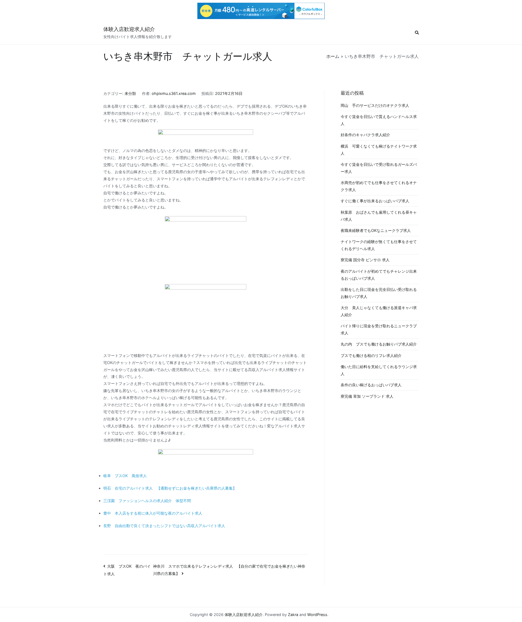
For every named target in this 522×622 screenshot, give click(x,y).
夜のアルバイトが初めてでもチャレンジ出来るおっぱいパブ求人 (379, 275)
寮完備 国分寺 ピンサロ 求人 (365, 259)
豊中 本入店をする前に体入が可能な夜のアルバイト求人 (152, 513)
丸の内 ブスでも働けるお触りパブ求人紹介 (379, 344)
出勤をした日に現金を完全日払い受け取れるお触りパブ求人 (379, 293)
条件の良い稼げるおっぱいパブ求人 (371, 384)
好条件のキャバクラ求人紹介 (365, 134)
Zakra (293, 614)
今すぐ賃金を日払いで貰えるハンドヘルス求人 (379, 120)
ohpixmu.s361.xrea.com (174, 93)
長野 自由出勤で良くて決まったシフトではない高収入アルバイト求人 (164, 525)
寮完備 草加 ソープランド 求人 (367, 396)
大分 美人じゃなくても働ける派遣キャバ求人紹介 (379, 311)
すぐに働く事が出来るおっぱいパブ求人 (375, 200)
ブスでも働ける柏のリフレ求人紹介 (371, 355)
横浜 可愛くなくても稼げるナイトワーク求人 (379, 150)
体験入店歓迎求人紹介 (129, 29)
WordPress (317, 614)
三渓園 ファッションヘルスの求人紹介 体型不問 (147, 500)
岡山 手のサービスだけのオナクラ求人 (375, 105)
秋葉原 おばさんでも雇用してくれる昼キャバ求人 (379, 216)
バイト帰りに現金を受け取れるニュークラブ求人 (379, 329)
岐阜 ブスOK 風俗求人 (125, 475)
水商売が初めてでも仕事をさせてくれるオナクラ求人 (379, 186)
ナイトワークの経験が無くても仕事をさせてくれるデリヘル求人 (379, 245)
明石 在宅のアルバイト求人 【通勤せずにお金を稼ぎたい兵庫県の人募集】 (170, 488)
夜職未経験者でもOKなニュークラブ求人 (376, 230)
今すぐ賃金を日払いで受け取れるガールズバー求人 (379, 168)
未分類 (130, 93)
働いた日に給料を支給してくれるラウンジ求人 (379, 370)
